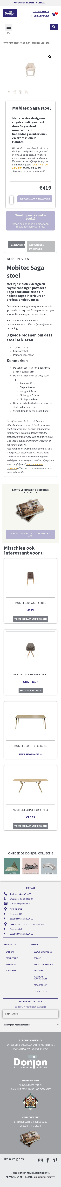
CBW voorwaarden (43, 952)
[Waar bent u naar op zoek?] (54, 27)
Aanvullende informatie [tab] (36, 246)
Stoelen (25, 42)
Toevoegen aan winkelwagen (35, 199)
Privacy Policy (40, 985)
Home (5, 42)
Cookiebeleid (40, 991)
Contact (41, 2)
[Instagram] (40, 1160)
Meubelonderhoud (43, 964)
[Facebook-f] (48, 1160)
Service (37, 958)
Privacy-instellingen (19, 1177)
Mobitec (15, 42)
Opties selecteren (30, 690)
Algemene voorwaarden (41, 978)
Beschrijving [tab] (18, 244)
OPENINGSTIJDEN (24, 2)
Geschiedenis (12, 958)
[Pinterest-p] (55, 1160)
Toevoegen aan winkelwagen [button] (30, 618)
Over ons (10, 952)
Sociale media (12, 970)
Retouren (38, 970)
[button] (8, 27)
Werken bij (11, 964)
